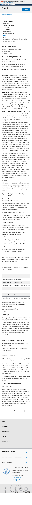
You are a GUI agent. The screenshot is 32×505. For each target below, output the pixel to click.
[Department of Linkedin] (26, 489)
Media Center (6, 441)
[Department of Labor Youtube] (21, 489)
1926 (4, 35)
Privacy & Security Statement (26, 492)
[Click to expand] (16, 2)
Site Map (5, 492)
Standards (5, 426)
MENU (26, 9)
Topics (4, 436)
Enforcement (5, 431)
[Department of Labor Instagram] (15, 489)
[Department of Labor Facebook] (5, 489)
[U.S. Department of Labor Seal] (6, 471)
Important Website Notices (14, 492)
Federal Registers (7, 14)
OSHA (5, 8)
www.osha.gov (16, 481)
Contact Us (5, 446)
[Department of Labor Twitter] (10, 489)
